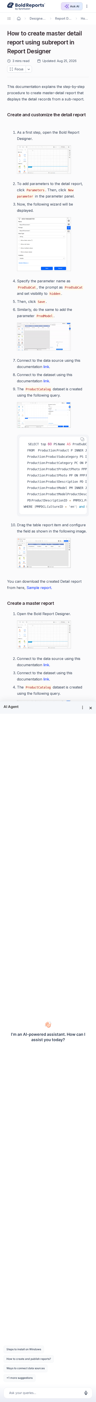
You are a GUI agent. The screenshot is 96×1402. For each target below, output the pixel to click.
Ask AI (74, 6)
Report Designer (63, 18)
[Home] (19, 19)
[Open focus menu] (29, 69)
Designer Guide (38, 18)
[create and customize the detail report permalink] (10, 122)
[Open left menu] (10, 18)
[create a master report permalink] (57, 603)
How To (85, 18)
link (46, 366)
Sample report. (39, 587)
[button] (87, 6)
